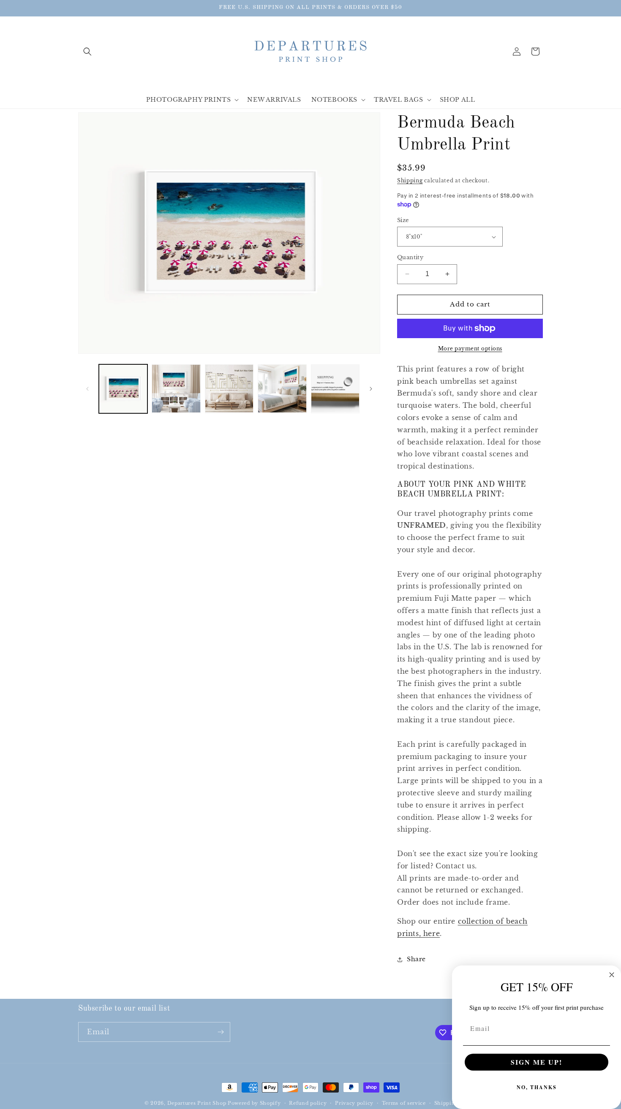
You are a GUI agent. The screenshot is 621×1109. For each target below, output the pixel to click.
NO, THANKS (537, 1087)
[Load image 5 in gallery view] (335, 388)
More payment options (470, 348)
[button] (87, 51)
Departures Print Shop (196, 1103)
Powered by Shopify (254, 1103)
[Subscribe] (220, 1032)
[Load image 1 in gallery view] (123, 388)
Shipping (410, 180)
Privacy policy (354, 1103)
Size (403, 220)
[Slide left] (87, 389)
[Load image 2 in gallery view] (176, 388)
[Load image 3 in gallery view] (229, 388)
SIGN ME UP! (536, 1062)
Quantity (410, 257)
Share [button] (416, 959)
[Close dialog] (612, 975)
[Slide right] (371, 389)
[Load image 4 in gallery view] (282, 388)
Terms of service (404, 1103)
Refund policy (308, 1103)
